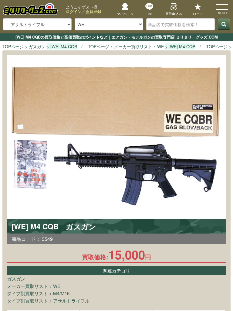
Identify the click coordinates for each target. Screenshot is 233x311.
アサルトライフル (71, 300)
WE (56, 286)
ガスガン (16, 278)
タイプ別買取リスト (27, 293)
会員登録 (93, 11)
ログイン (74, 11)
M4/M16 (61, 293)
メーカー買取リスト (27, 286)
